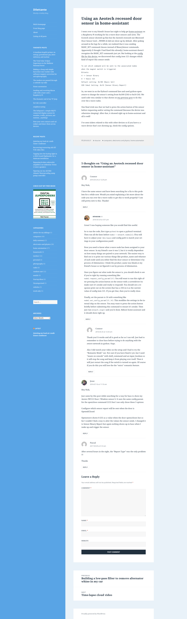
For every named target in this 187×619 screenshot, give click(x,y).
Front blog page (39, 28)
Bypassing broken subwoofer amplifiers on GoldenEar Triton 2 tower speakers (44, 164)
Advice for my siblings (41, 233)
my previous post (125, 97)
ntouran (97, 140)
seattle (35, 275)
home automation (39, 248)
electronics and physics (41, 244)
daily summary (38, 240)
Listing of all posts (40, 36)
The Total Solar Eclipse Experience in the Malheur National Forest (43, 63)
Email (84, 531)
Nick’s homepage (39, 24)
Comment (86, 488)
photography (38, 264)
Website (84, 541)
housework (37, 252)
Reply (85, 207)
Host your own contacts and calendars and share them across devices (45, 124)
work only (37, 291)
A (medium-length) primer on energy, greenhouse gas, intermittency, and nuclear (44, 54)
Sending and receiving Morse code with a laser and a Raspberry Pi (44, 92)
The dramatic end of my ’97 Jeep (45, 99)
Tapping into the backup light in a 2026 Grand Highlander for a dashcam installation (45, 156)
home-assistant (135, 31)
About (35, 32)
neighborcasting (39, 107)
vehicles (36, 287)
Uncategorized (38, 283)
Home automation (40, 86)
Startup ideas (38, 279)
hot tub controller (39, 103)
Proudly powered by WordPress (93, 614)
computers (37, 236)
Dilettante (40, 9)
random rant (38, 271)
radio (35, 268)
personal (36, 260)
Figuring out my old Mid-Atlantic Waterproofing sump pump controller (44, 173)
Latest (38, 328)
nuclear (36, 256)
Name (84, 520)
